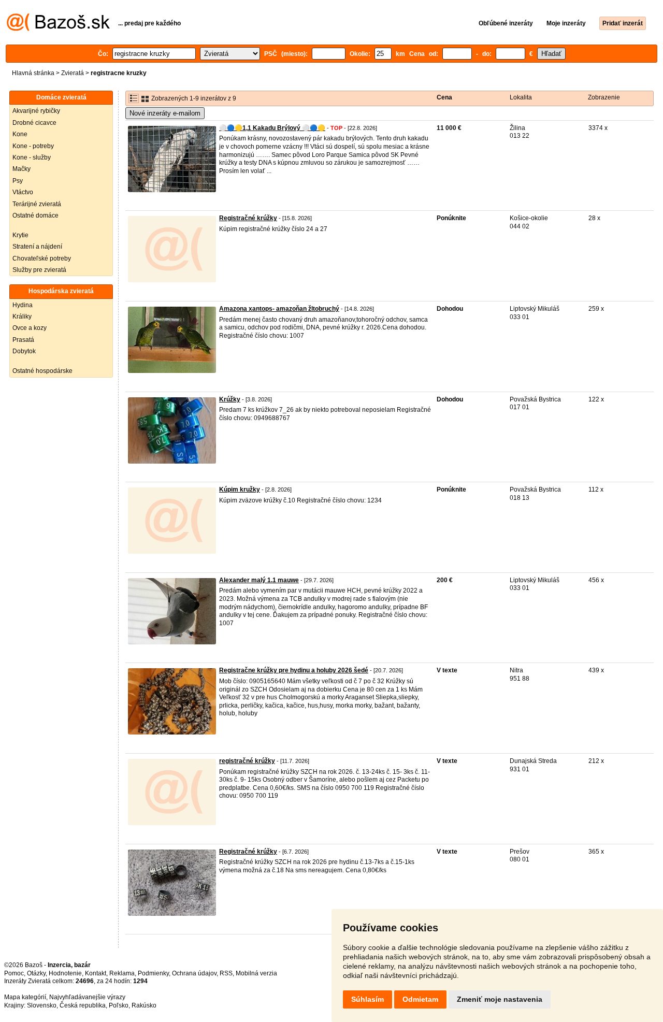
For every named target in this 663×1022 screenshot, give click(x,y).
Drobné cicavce (34, 122)
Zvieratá (72, 73)
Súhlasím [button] (367, 999)
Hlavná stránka (33, 73)
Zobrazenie (604, 97)
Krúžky (229, 399)
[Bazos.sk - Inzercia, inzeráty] (58, 29)
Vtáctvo (22, 192)
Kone (19, 134)
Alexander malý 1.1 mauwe (259, 580)
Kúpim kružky (239, 489)
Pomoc (14, 973)
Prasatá (23, 339)
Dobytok (24, 351)
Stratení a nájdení (37, 246)
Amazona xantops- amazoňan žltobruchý (279, 308)
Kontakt (95, 973)
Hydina (22, 305)
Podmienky (153, 973)
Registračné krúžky (248, 218)
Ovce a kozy (29, 328)
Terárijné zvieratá (36, 204)
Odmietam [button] (420, 999)
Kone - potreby (33, 146)
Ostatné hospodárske (42, 371)
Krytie (20, 235)
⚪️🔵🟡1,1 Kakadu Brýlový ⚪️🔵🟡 (272, 128)
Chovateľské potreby (41, 258)
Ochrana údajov (194, 973)
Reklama (122, 973)
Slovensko (41, 1005)
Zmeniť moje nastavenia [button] (499, 999)
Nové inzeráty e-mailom (164, 113)
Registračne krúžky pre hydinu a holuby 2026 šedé (293, 670)
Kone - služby (31, 157)
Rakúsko (144, 1005)
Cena (444, 97)
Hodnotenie (65, 973)
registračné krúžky (247, 761)
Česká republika (83, 1005)
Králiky (22, 316)
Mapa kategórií (25, 997)
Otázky (36, 973)
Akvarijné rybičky (36, 110)
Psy (17, 180)
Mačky (21, 168)
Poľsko (118, 1005)
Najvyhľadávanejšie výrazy (87, 997)
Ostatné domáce (35, 215)
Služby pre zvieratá (39, 270)
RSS (226, 973)
